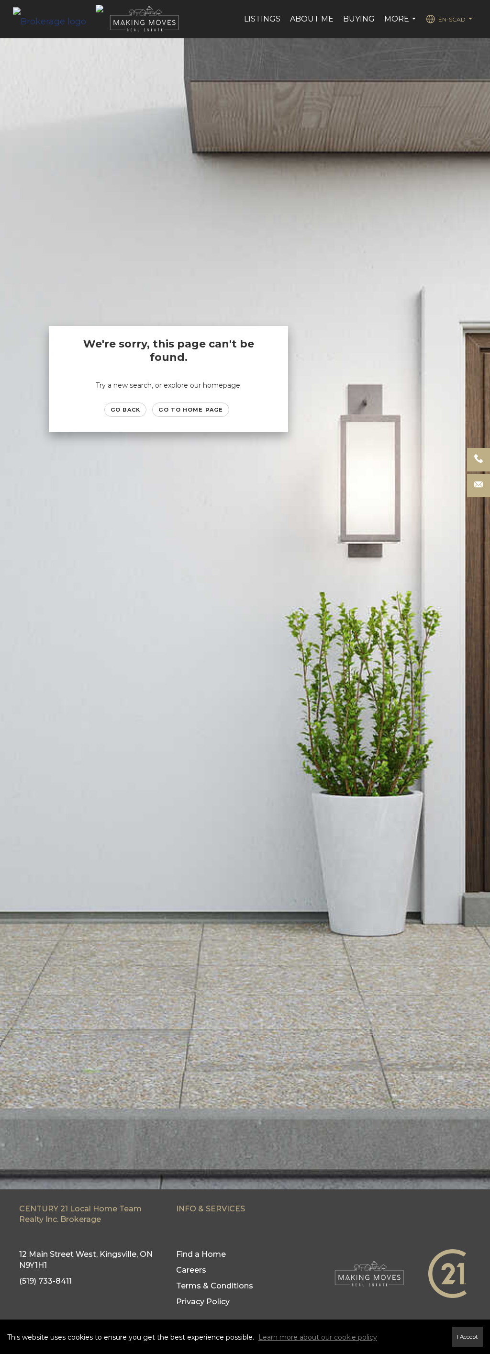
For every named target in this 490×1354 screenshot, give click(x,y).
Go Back (126, 409)
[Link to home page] (54, 19)
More (401, 24)
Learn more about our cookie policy (317, 1337)
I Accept (467, 1336)
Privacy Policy (203, 1301)
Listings (262, 18)
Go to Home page (190, 409)
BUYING (359, 18)
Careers (191, 1270)
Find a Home (201, 1254)
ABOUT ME (312, 18)
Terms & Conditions (214, 1285)
